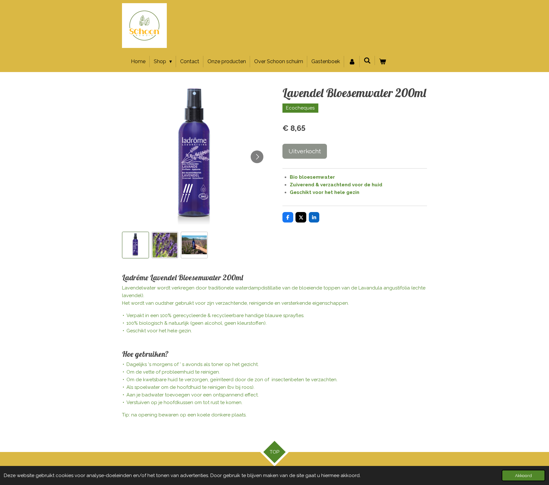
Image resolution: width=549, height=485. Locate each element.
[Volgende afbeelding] (257, 156)
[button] (135, 245)
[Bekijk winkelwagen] (382, 61)
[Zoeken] (367, 60)
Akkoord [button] (523, 475)
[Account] (351, 61)
